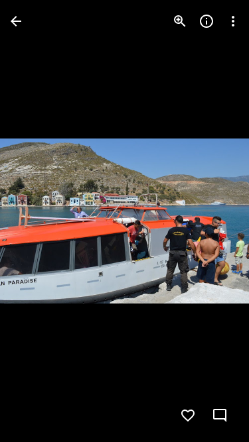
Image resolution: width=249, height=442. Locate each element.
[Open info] (206, 21)
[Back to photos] (16, 21)
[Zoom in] (180, 21)
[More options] (233, 21)
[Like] (188, 415)
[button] (37, 221)
